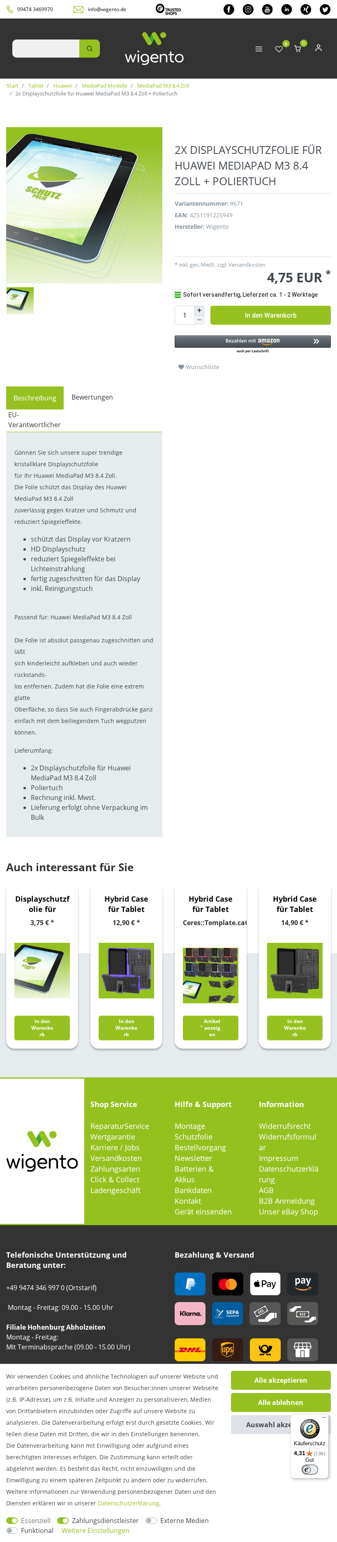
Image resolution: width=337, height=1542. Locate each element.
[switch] (310, 1470)
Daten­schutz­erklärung (128, 1503)
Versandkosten (116, 1158)
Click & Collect (114, 1179)
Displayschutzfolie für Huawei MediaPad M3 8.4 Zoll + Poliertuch (42, 904)
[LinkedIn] (286, 9)
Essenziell (36, 1520)
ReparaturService (119, 1126)
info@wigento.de (107, 9)
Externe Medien (184, 1520)
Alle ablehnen (280, 1402)
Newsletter (193, 1158)
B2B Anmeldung (287, 1201)
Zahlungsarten (115, 1169)
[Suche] (89, 49)
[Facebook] (229, 9)
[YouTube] (267, 9)
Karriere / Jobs (115, 1147)
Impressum (278, 1158)
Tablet (35, 85)
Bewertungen (92, 397)
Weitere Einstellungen (95, 1530)
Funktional (37, 1530)
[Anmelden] (318, 49)
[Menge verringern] (199, 320)
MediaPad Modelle (104, 85)
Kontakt (188, 1201)
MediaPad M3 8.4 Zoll (162, 85)
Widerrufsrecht (285, 1126)
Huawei (62, 85)
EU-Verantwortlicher (34, 419)
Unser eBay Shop (288, 1211)
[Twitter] (325, 9)
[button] (253, 344)
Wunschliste (201, 367)
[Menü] (324, 1419)
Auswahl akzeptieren (281, 1424)
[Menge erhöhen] (199, 311)
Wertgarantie (112, 1137)
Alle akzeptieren (280, 1380)
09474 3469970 (35, 9)
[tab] (35, 397)
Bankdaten (193, 1190)
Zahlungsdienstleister (105, 1520)
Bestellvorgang (200, 1147)
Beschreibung (35, 397)
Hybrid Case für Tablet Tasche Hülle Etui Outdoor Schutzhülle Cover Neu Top (126, 904)
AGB (266, 1190)
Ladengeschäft (115, 1190)
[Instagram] (248, 9)
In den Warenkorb (271, 315)
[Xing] (306, 9)
